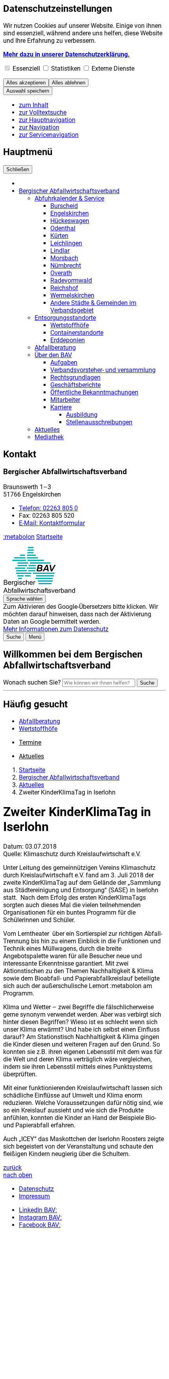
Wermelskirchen (72, 295)
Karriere (61, 407)
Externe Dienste (113, 68)
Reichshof (64, 288)
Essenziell (26, 68)
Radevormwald (71, 280)
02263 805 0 (48, 508)
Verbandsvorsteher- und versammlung (103, 370)
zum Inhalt (33, 105)
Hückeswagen (69, 221)
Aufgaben (63, 362)
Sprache (24, 599)
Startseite (49, 537)
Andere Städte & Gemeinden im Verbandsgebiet (93, 306)
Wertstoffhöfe (69, 325)
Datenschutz (36, 1189)
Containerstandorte (76, 332)
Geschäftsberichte (75, 385)
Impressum (34, 1196)
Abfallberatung (55, 347)
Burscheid (64, 206)
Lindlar (60, 250)
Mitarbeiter (65, 400)
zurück (12, 1167)
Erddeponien (67, 340)
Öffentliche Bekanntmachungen (94, 392)
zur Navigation (39, 127)
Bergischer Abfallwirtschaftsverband (69, 191)
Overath (61, 273)
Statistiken (66, 68)
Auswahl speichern (27, 91)
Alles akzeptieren (26, 83)
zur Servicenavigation (49, 135)
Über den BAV (53, 355)
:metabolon (19, 537)
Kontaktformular (52, 523)
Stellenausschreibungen (99, 422)
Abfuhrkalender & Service (69, 198)
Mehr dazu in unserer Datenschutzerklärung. (66, 54)
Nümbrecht (65, 265)
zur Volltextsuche (42, 112)
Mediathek (49, 437)
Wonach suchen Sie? (32, 682)
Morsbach (64, 258)
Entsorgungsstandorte (65, 317)
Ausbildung (81, 414)
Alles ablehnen (68, 83)
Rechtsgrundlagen (75, 377)
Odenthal (62, 228)
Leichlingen (66, 243)
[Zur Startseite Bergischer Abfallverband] (39, 591)
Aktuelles (47, 429)
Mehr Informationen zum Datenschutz (55, 629)
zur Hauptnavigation (47, 120)
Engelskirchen (69, 213)
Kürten (59, 235)
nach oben (17, 1175)
